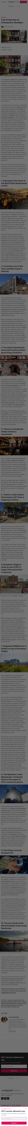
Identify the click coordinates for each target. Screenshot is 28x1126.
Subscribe (14, 1123)
